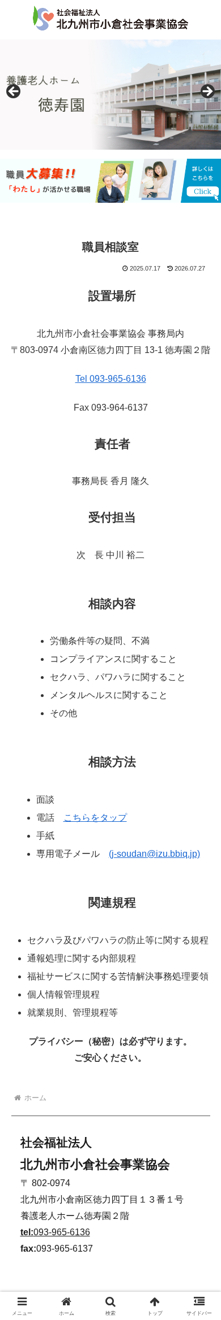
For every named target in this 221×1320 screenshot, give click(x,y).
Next (206, 92)
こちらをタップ (95, 817)
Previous (14, 92)
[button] (199, 1311)
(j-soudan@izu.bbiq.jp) (154, 854)
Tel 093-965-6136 (110, 379)
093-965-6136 (55, 1232)
